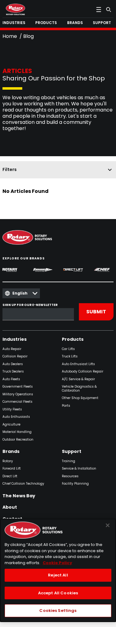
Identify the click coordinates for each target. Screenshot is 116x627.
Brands (10, 451)
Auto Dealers (12, 364)
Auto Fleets (11, 379)
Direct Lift (9, 476)
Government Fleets (17, 387)
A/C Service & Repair (78, 379)
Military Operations (17, 395)
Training (68, 461)
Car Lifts (68, 349)
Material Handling (17, 432)
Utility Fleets (12, 410)
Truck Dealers (13, 372)
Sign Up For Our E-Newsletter (30, 305)
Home (9, 36)
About (9, 507)
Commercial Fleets (17, 402)
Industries (14, 339)
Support (71, 451)
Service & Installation (79, 469)
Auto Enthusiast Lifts (78, 364)
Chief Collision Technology (23, 484)
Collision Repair (15, 357)
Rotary (7, 461)
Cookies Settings (57, 610)
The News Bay (18, 496)
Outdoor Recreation (17, 440)
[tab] (15, 23)
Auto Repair (11, 349)
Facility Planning (75, 484)
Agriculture (11, 425)
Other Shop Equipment (80, 398)
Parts (66, 406)
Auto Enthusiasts (16, 417)
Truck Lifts (70, 357)
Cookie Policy (57, 563)
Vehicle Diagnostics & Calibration (79, 389)
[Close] (107, 525)
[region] (58, 570)
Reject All (58, 575)
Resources (70, 476)
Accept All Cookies (58, 593)
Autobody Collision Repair (82, 372)
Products (73, 339)
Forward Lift (11, 469)
